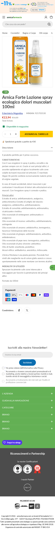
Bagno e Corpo (29, 33)
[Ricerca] (49, 24)
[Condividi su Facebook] (19, 310)
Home (4, 33)
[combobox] (27, 24)
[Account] (46, 17)
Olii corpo (43, 33)
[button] (52, 267)
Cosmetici (15, 33)
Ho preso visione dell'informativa (24, 368)
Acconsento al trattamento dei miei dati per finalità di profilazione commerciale (28, 381)
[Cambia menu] (3, 17)
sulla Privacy (38, 368)
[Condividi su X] (27, 310)
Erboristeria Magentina (12, 113)
